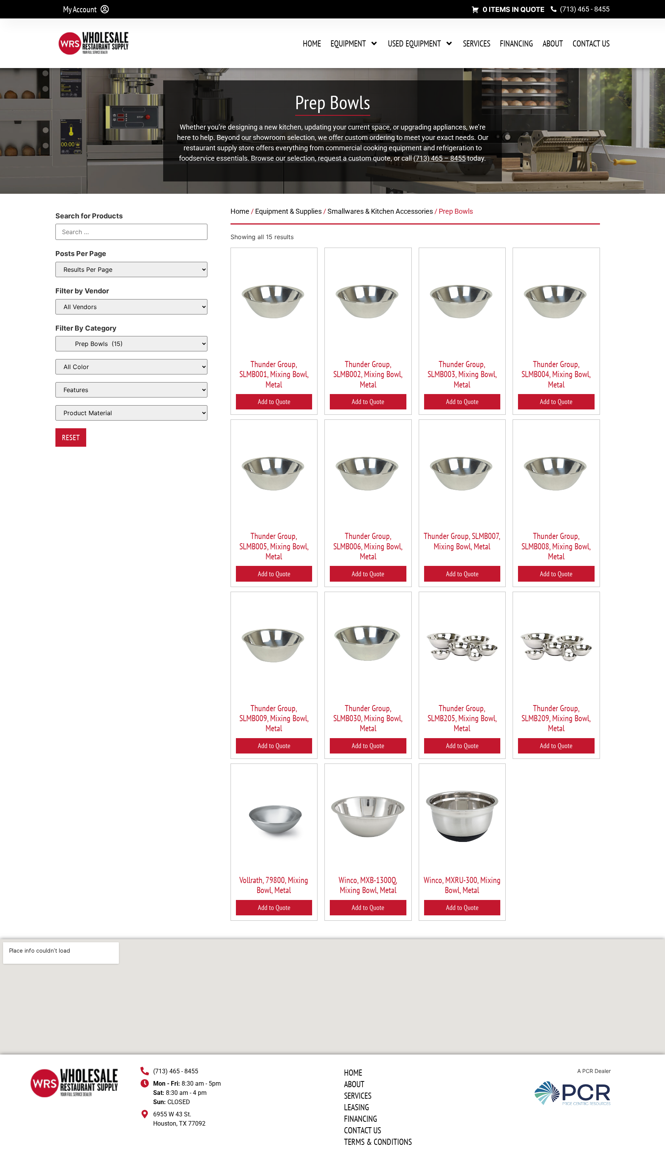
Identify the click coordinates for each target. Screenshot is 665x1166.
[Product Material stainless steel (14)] (131, 413)
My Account (80, 9)
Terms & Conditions (378, 1141)
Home (312, 43)
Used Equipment (414, 43)
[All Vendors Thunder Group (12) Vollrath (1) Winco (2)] (131, 306)
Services (476, 43)
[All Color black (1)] (131, 366)
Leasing (356, 1107)
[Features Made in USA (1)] (131, 390)
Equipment (348, 43)
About (553, 43)
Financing (516, 43)
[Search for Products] (131, 232)
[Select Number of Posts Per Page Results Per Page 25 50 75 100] (131, 269)
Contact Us (591, 43)
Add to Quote (274, 401)
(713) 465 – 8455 (439, 158)
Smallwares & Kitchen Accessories (380, 211)
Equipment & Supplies (288, 211)
